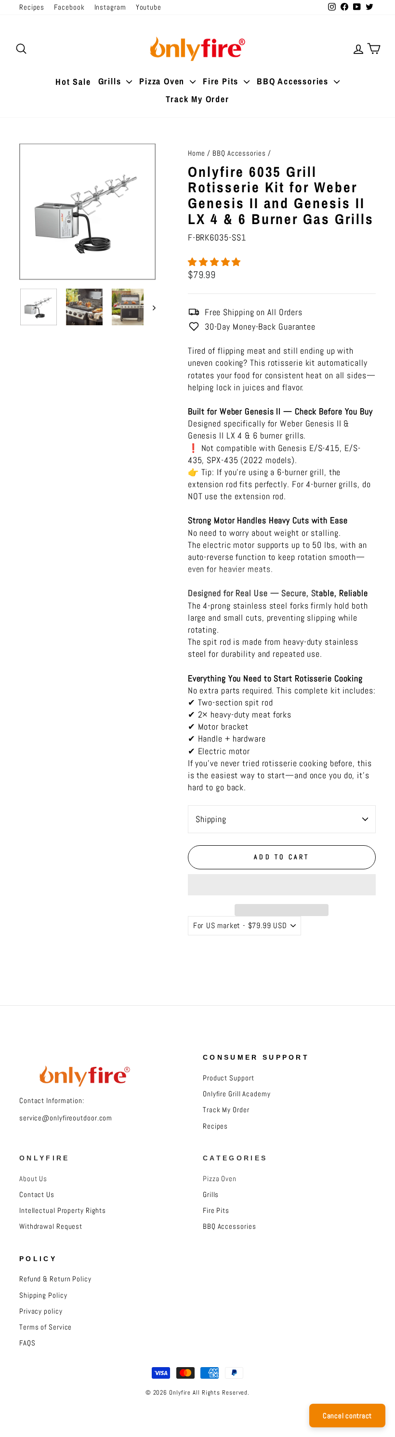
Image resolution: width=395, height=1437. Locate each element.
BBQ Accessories (294, 81)
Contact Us (36, 1194)
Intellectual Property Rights (62, 1210)
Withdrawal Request (50, 1226)
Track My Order (197, 99)
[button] (215, 261)
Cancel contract (347, 1415)
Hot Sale (73, 82)
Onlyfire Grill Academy (237, 1094)
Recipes (31, 7)
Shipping (211, 819)
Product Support (228, 1078)
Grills (111, 81)
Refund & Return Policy (55, 1279)
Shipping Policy (43, 1295)
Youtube (148, 7)
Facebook (69, 7)
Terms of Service (45, 1327)
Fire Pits (222, 81)
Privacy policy (41, 1311)
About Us (33, 1179)
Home (197, 153)
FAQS (27, 1343)
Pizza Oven (163, 81)
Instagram (110, 7)
